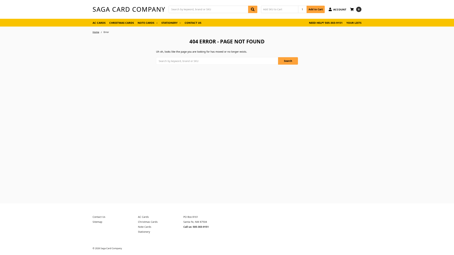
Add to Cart (316, 9)
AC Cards (99, 22)
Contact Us (193, 22)
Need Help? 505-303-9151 (326, 22)
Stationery (169, 22)
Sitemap (97, 221)
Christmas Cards (121, 22)
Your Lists (353, 22)
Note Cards (146, 22)
